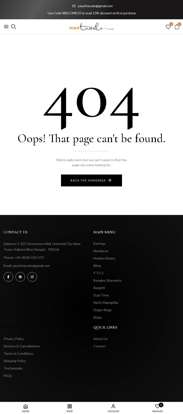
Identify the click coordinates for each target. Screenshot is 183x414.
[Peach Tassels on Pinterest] (20, 277)
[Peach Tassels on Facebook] (8, 277)
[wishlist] (168, 27)
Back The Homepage (88, 180)
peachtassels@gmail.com (95, 6)
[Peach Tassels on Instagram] (32, 277)
